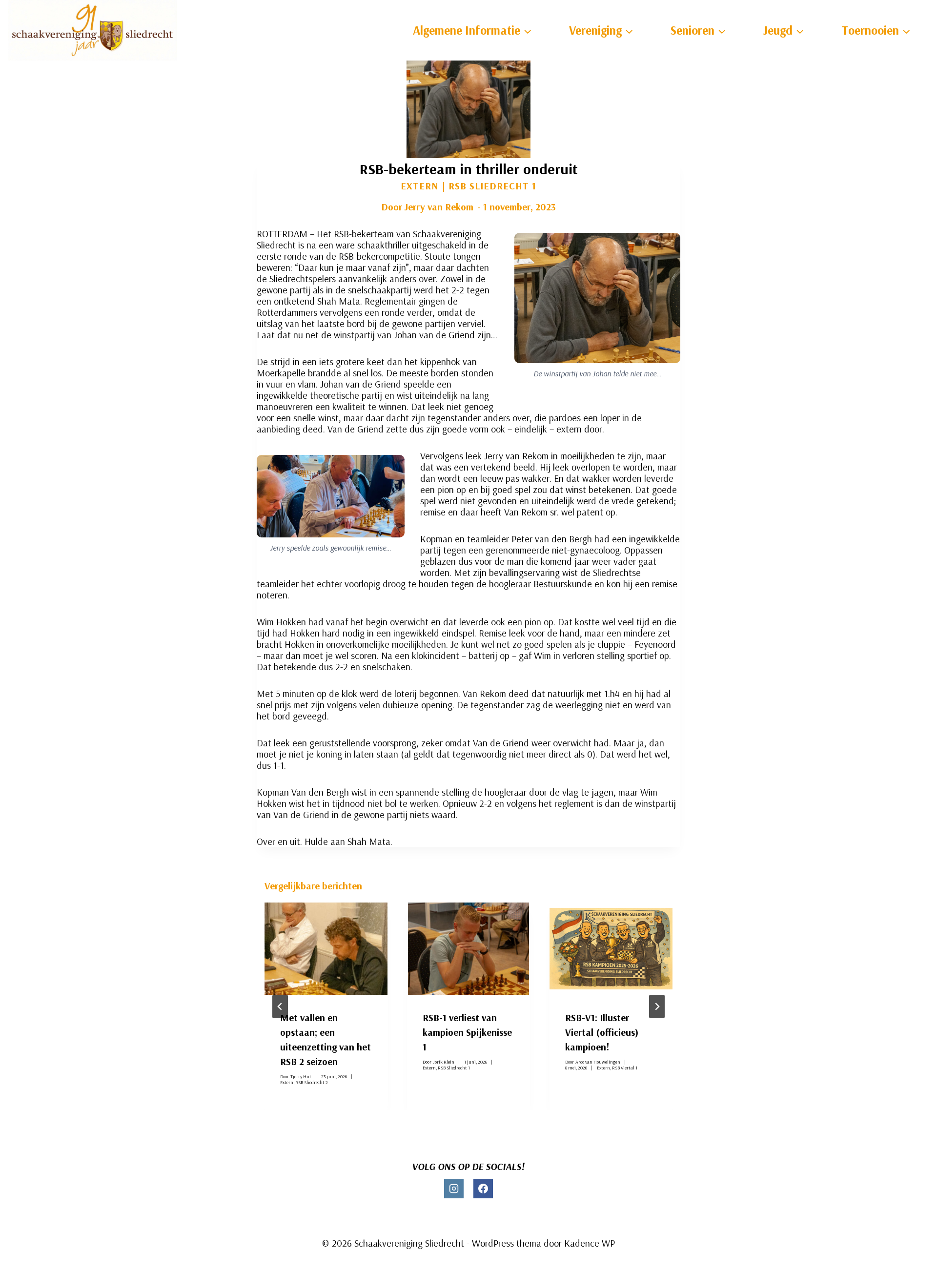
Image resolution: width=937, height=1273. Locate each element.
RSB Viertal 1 (624, 1067)
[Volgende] (657, 1006)
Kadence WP (589, 1243)
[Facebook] (483, 1188)
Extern (420, 186)
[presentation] (326, 949)
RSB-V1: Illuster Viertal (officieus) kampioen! (601, 1032)
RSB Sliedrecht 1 (492, 186)
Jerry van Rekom (438, 207)
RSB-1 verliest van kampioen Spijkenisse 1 (467, 1032)
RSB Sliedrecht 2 (311, 1082)
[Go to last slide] (280, 1006)
